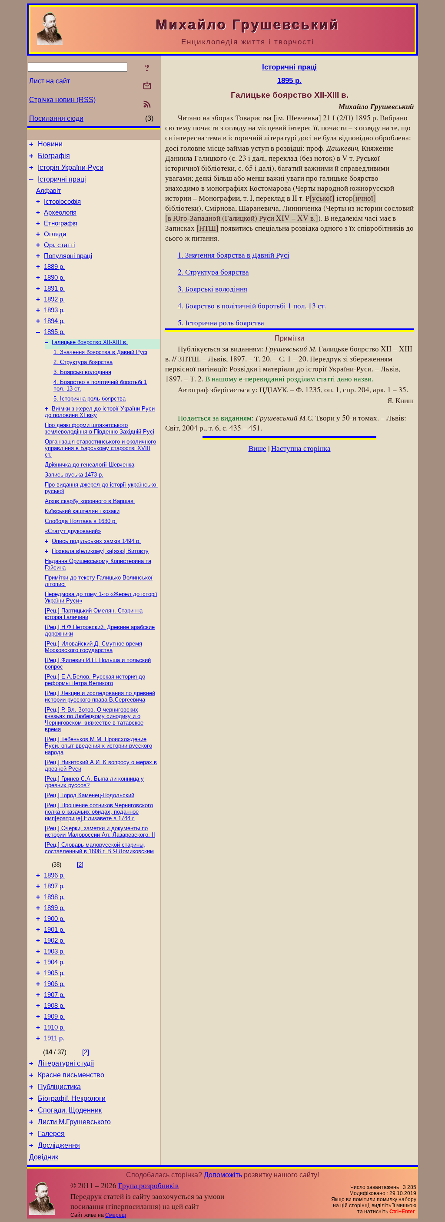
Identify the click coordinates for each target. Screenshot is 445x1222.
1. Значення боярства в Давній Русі (100, 352)
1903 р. (54, 951)
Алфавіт (48, 190)
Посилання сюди (56, 118)
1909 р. (54, 1016)
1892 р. (54, 299)
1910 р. (54, 1027)
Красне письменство (71, 1075)
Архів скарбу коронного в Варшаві (90, 501)
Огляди (55, 234)
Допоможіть (223, 1175)
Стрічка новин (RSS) (62, 99)
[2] (80, 864)
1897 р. (54, 886)
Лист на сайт (49, 81)
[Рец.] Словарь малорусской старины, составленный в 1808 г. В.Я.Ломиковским (99, 847)
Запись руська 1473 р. (74, 474)
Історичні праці (62, 179)
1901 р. (54, 929)
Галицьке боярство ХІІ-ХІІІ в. (90, 342)
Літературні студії (66, 1063)
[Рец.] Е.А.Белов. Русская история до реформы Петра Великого (95, 679)
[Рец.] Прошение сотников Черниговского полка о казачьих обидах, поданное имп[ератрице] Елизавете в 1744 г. (99, 811)
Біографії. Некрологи (72, 1098)
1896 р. (54, 875)
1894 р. (54, 321)
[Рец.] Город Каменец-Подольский (89, 795)
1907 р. (54, 994)
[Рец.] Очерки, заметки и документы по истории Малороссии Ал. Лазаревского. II (100, 831)
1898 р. (54, 897)
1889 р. (54, 266)
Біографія (54, 155)
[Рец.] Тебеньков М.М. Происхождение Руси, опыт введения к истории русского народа (98, 745)
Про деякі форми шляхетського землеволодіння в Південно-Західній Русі (99, 428)
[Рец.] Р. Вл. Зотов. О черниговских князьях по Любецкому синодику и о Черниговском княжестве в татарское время (94, 719)
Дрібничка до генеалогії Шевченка (89, 464)
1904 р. (54, 962)
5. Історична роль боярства (89, 398)
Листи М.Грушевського (74, 1122)
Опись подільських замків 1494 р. (96, 541)
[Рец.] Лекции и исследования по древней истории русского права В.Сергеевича (100, 696)
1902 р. (54, 940)
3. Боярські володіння (82, 372)
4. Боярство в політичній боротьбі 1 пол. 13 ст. (252, 306)
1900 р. (54, 918)
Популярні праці (68, 255)
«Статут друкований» (73, 531)
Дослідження (59, 1145)
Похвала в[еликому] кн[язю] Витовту (100, 551)
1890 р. (54, 277)
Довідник (43, 1157)
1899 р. (54, 907)
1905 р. (54, 973)
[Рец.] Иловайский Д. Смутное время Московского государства (93, 646)
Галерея (51, 1133)
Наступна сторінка (301, 448)
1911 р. (54, 1038)
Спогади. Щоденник (70, 1110)
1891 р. (54, 288)
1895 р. (54, 331)
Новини (50, 144)
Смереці (115, 1215)
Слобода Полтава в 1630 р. (81, 521)
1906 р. (54, 983)
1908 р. (54, 1005)
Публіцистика (59, 1086)
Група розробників (148, 1185)
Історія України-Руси (70, 167)
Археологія (60, 212)
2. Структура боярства (83, 362)
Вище (257, 448)
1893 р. (54, 310)
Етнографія (60, 223)
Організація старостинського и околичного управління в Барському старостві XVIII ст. (100, 448)
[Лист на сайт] (147, 86)
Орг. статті (59, 245)
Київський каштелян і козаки (82, 511)
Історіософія (62, 201)
